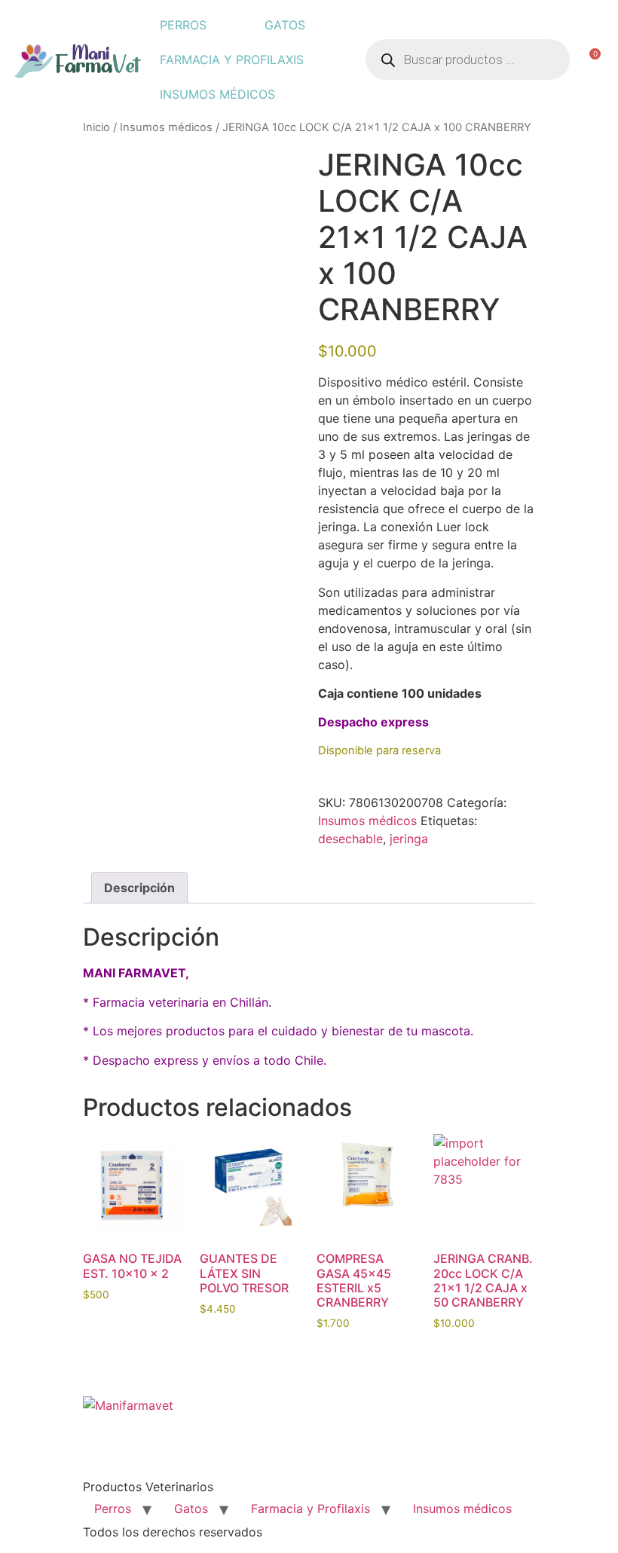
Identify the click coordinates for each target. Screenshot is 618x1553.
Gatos (285, 24)
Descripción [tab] (139, 887)
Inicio (96, 127)
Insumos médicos (217, 94)
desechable (350, 838)
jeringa (409, 838)
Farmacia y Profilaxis (232, 59)
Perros (183, 24)
